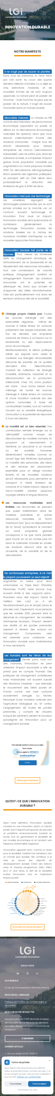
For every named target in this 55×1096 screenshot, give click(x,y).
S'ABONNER (27, 1038)
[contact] (37, 973)
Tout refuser (15, 1084)
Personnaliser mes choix (27, 1090)
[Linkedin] (17, 973)
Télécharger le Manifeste (27, 780)
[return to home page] (16, 13)
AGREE (27, 763)
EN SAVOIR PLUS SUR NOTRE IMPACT (27, 927)
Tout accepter (39, 1084)
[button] (44, 13)
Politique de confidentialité (29, 1077)
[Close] (49, 1061)
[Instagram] (27, 973)
